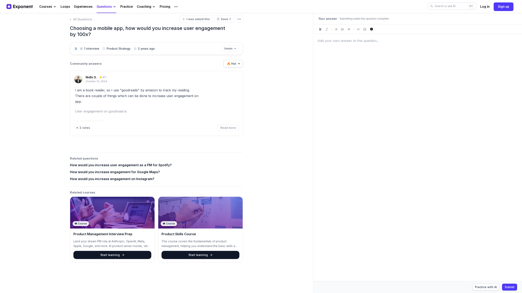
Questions (104, 7)
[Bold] (320, 29)
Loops (65, 7)
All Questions (82, 19)
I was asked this (198, 19)
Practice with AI (486, 287)
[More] (176, 6)
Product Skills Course (178, 234)
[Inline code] (358, 29)
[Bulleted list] (336, 29)
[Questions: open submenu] (114, 7)
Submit (509, 287)
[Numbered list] (342, 29)
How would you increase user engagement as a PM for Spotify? (121, 165)
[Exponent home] (20, 6)
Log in (485, 7)
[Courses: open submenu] (54, 7)
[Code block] (365, 29)
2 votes (85, 127)
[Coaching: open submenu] (154, 7)
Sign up (503, 7)
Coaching (144, 7)
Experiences (83, 7)
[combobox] (233, 64)
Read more (228, 127)
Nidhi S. (91, 77)
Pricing (165, 7)
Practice (126, 7)
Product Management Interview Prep (102, 234)
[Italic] (327, 29)
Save (226, 19)
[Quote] (349, 29)
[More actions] (239, 19)
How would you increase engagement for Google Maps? (115, 172)
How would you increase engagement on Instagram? (112, 179)
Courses (45, 7)
